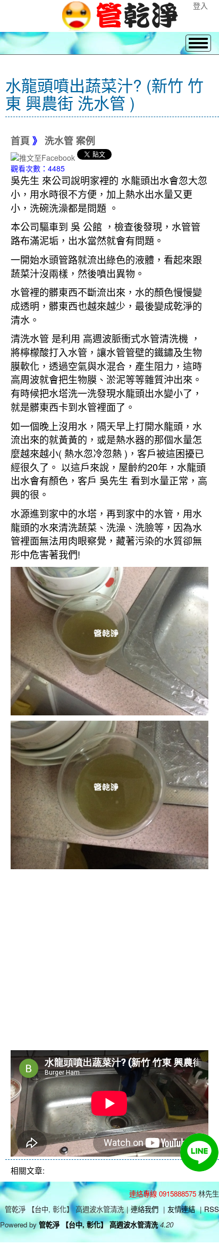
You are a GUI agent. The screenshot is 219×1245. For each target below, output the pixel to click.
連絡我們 (144, 1209)
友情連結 (181, 1209)
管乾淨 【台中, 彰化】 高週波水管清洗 (98, 1224)
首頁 (20, 141)
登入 (200, 5)
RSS (211, 1209)
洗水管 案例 (70, 141)
